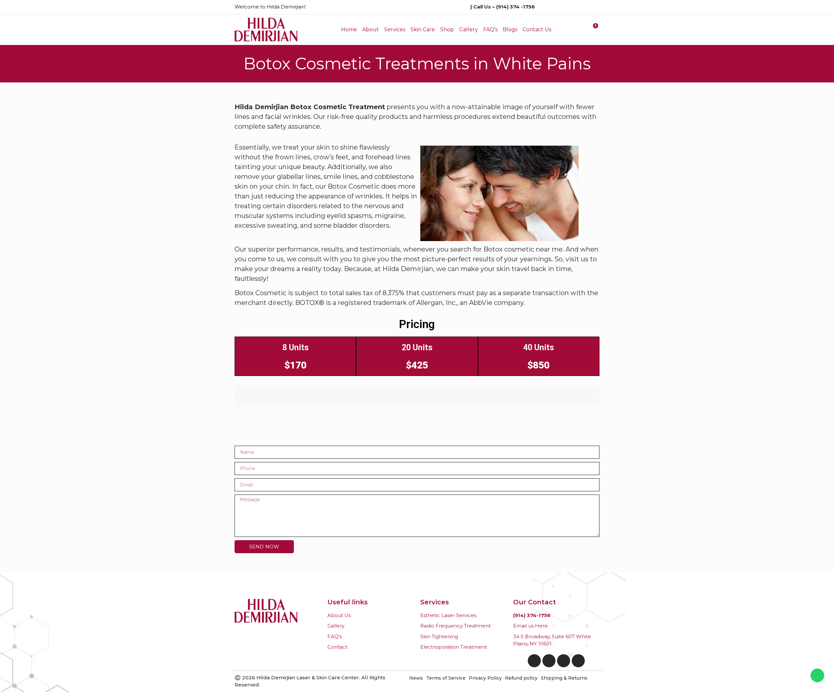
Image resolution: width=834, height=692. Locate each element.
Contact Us (537, 29)
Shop (447, 29)
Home (349, 29)
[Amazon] (563, 660)
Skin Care (422, 29)
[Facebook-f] (534, 660)
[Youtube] (578, 660)
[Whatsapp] (817, 675)
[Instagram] (548, 660)
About (370, 29)
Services (394, 29)
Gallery (468, 29)
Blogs (510, 29)
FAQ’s (490, 29)
